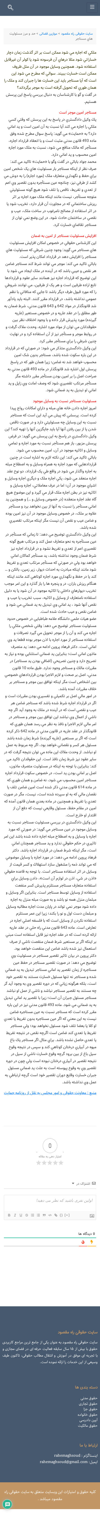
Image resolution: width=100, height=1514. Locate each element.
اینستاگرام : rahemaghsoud (76, 1456)
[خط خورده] (26, 1215)
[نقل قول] (44, 1215)
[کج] (15, 1215)
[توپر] (9, 1215)
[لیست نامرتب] (38, 1215)
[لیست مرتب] (32, 1215)
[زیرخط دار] (21, 1215)
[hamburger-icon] (92, 7)
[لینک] (55, 1215)
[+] (67, 1215)
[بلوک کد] (50, 1215)
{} (61, 1215)
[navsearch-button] (12, 8)
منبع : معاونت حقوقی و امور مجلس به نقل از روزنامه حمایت (50, 1093)
